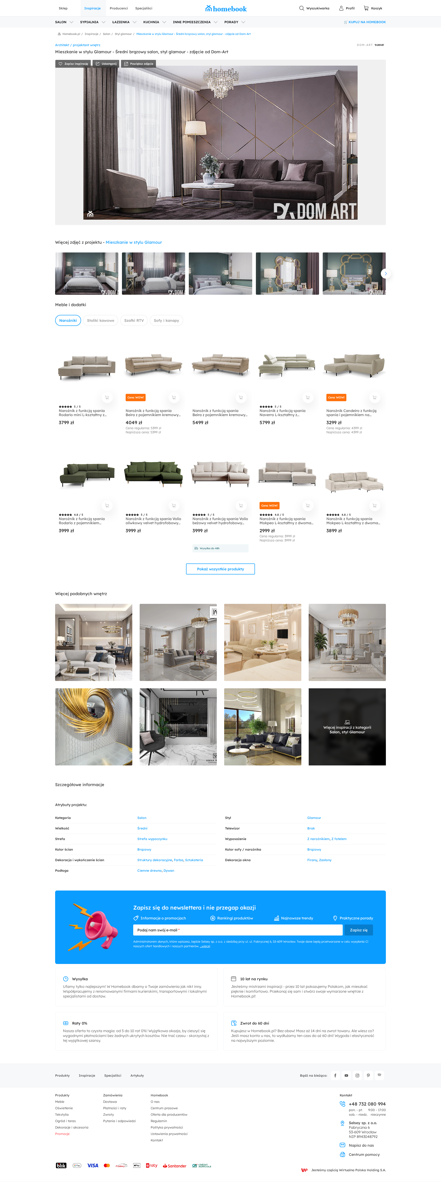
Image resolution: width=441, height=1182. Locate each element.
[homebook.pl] (226, 8)
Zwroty (108, 1114)
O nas (155, 1102)
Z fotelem (339, 839)
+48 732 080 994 (367, 1104)
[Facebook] (335, 1075)
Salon (141, 818)
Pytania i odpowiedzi (119, 1121)
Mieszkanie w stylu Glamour (134, 242)
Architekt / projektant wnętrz (77, 45)
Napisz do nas (361, 1145)
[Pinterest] (368, 1075)
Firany (312, 860)
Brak (311, 828)
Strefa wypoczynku (152, 839)
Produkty (62, 1075)
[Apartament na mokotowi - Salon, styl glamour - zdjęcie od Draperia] (93, 726)
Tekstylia (62, 1114)
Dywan (169, 870)
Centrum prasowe (164, 1108)
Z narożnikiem (318, 839)
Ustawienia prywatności (169, 1134)
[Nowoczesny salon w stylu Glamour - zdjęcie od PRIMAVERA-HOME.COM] (178, 642)
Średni (142, 828)
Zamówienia (112, 1095)
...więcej (205, 946)
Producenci (119, 8)
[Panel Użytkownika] (346, 8)
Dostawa (110, 1102)
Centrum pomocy (364, 1154)
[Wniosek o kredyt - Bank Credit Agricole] (201, 1165)
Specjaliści (143, 8)
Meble (59, 1102)
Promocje (62, 1134)
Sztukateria (194, 860)
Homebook (159, 1095)
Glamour (314, 818)
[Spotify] (379, 1075)
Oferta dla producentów (169, 1114)
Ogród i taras (65, 1121)
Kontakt (157, 1140)
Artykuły (137, 1075)
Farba (178, 860)
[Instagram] (357, 1075)
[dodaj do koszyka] (107, 397)
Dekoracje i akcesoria (71, 1127)
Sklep (63, 8)
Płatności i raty (114, 1108)
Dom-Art (365, 45)
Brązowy (144, 849)
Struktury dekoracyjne (154, 860)
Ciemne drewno (149, 870)
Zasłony (325, 860)
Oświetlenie (64, 1108)
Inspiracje (92, 8)
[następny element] (386, 274)
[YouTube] (346, 1075)
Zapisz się (359, 930)
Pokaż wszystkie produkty (220, 569)
